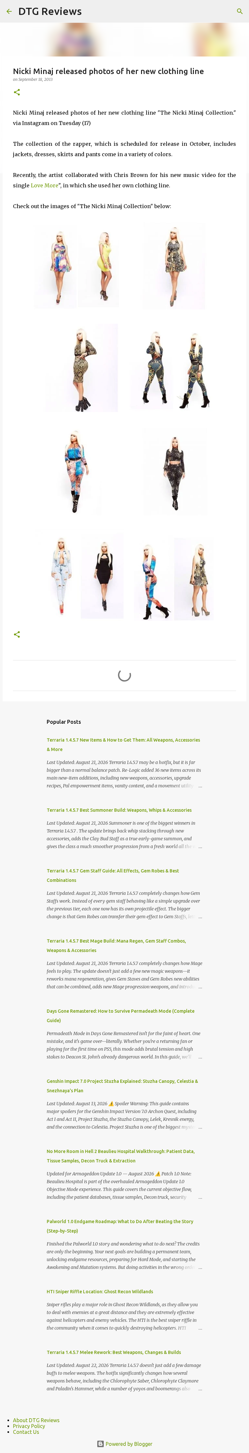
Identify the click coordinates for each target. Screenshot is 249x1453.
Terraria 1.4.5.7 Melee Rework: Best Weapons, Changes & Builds (114, 1352)
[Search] (240, 11)
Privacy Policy (29, 1426)
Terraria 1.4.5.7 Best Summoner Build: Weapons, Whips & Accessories (119, 810)
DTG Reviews (50, 11)
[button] (17, 92)
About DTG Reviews (36, 1420)
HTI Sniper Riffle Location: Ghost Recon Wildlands (100, 1291)
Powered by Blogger (128, 1444)
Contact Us (26, 1432)
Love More (44, 185)
